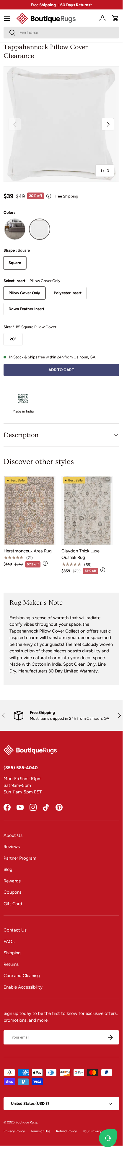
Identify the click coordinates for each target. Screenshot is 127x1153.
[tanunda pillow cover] (14, 229)
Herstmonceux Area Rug (28, 551)
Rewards (12, 881)
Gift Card (13, 903)
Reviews (12, 846)
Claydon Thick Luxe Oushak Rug (80, 554)
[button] (115, 18)
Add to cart (61, 369)
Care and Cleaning (22, 975)
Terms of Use (40, 1131)
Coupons (13, 892)
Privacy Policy (14, 1131)
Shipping (12, 952)
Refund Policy (66, 1131)
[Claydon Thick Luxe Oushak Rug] (87, 510)
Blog (8, 869)
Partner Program (20, 858)
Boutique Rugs (26, 1122)
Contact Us (15, 930)
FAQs (9, 941)
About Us (13, 835)
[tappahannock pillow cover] (39, 229)
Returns (11, 964)
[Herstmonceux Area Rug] (30, 510)
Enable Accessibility (23, 987)
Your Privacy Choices (99, 1131)
